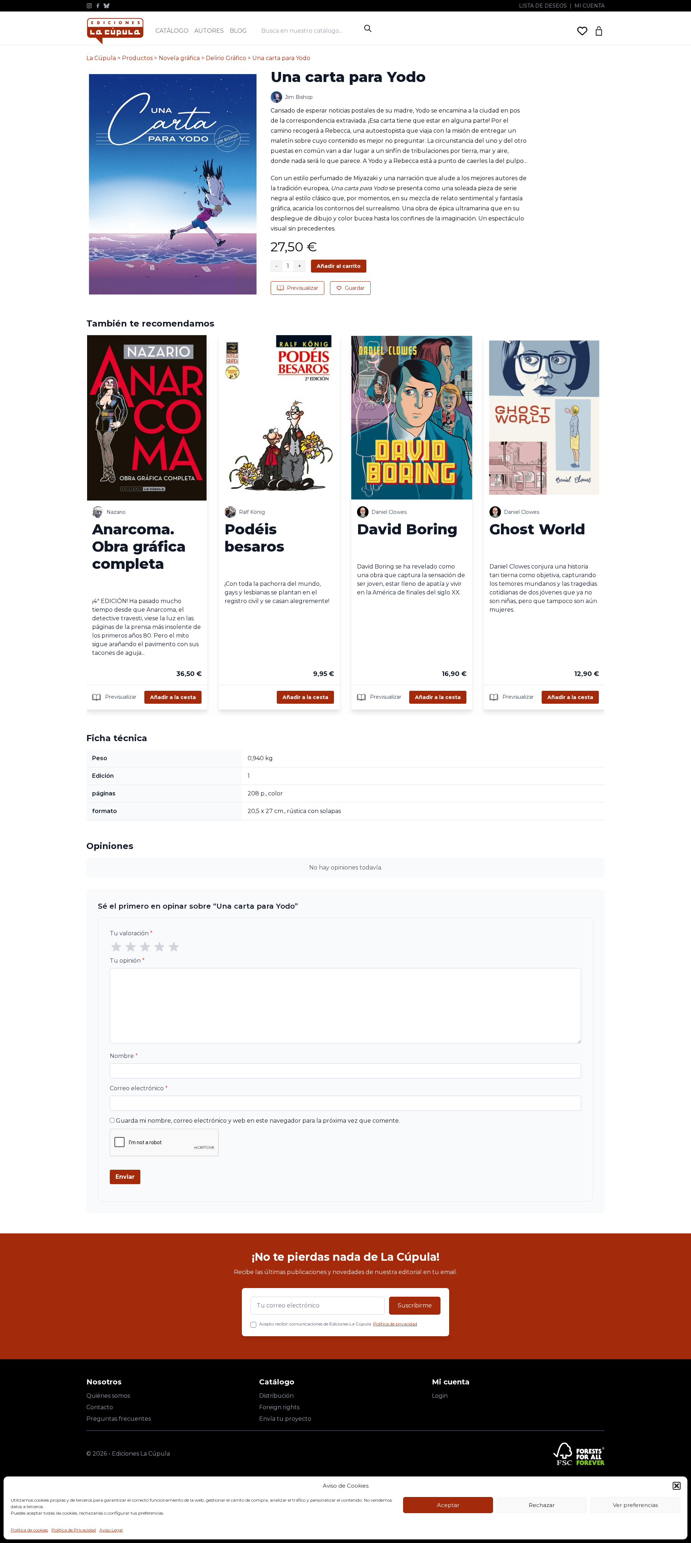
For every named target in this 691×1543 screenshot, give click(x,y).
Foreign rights (279, 1407)
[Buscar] (367, 28)
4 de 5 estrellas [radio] (159, 947)
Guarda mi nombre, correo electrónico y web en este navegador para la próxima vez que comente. (258, 1120)
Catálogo (172, 30)
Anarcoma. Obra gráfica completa (139, 546)
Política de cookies (29, 1530)
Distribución (276, 1395)
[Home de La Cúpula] (115, 31)
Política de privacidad (395, 1324)
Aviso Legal (111, 1530)
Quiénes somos (108, 1395)
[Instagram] (89, 6)
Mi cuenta (589, 6)
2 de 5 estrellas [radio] (130, 947)
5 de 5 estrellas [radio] (173, 947)
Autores (209, 30)
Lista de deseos (543, 6)
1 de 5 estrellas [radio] (116, 947)
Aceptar (448, 1505)
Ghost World (537, 529)
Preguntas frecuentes (118, 1418)
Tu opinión (127, 960)
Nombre (124, 1056)
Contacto (99, 1407)
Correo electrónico (139, 1088)
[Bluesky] (106, 6)
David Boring (407, 529)
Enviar (125, 1176)
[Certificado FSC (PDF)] (579, 1453)
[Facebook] (98, 6)
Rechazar (542, 1505)
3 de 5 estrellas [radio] (145, 947)
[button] (676, 1485)
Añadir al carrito (339, 266)
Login (440, 1395)
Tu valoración (131, 933)
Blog (238, 30)
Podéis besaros (254, 537)
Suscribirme (415, 1305)
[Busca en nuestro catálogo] (310, 30)
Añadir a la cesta (173, 697)
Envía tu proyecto (285, 1418)
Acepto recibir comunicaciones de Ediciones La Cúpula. (338, 1324)
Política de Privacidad (73, 1530)
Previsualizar (302, 288)
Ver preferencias (635, 1505)
